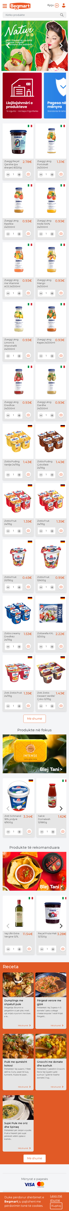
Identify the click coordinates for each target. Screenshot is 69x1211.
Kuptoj (56, 1205)
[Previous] (8, 808)
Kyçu (50, 5)
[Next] (61, 808)
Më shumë (34, 718)
